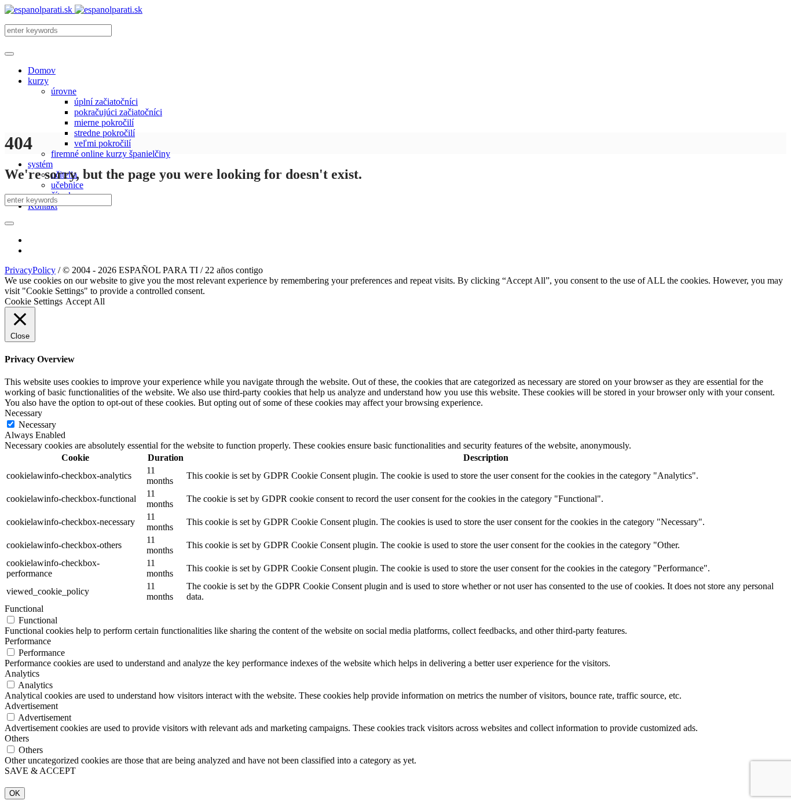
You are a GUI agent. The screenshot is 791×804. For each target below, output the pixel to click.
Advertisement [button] (31, 706)
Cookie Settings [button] (34, 301)
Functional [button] (24, 609)
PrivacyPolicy (30, 270)
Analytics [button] (22, 673)
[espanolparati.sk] (73, 9)
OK (14, 793)
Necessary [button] (23, 413)
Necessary (37, 424)
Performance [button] (28, 641)
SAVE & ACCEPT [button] (40, 771)
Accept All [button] (85, 301)
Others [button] (17, 738)
